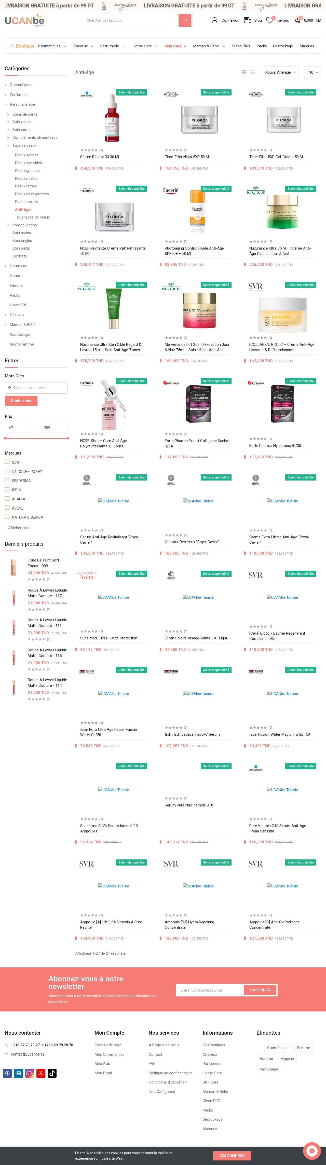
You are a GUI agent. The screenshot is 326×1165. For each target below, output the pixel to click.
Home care (19, 266)
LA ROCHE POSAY (27, 471)
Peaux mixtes (26, 178)
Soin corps (21, 130)
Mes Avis (102, 1063)
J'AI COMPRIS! (232, 1156)
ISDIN (16, 490)
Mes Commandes (110, 1054)
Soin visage (22, 122)
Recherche (21, 401)
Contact (155, 1054)
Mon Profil (103, 1073)
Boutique (25, 46)
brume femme (22, 344)
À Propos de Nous (164, 1045)
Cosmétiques (49, 46)
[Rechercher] (185, 20)
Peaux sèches (26, 155)
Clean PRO (241, 46)
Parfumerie (109, 46)
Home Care (142, 46)
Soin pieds (21, 248)
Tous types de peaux (32, 217)
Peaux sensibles (28, 163)
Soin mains (21, 232)
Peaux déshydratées (32, 194)
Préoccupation (24, 225)
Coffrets (19, 256)
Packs (262, 46)
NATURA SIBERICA (27, 517)
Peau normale (26, 201)
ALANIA (18, 499)
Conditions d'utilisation (168, 1082)
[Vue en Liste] (253, 72)
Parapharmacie (22, 104)
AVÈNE (17, 508)
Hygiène (287, 1058)
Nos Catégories (162, 1091)
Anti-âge (23, 209)
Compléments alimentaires (35, 137)
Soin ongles (22, 240)
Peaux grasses (27, 170)
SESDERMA (21, 480)
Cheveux (80, 46)
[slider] (5, 438)
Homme (16, 275)
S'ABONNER (260, 990)
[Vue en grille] (244, 72)
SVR (15, 462)
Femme (16, 285)
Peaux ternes (26, 186)
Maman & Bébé (206, 46)
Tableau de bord (108, 1045)
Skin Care (173, 46)
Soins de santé (24, 114)
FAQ (152, 1063)
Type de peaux (24, 145)
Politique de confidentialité (171, 1073)
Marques (307, 46)
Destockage (283, 46)
